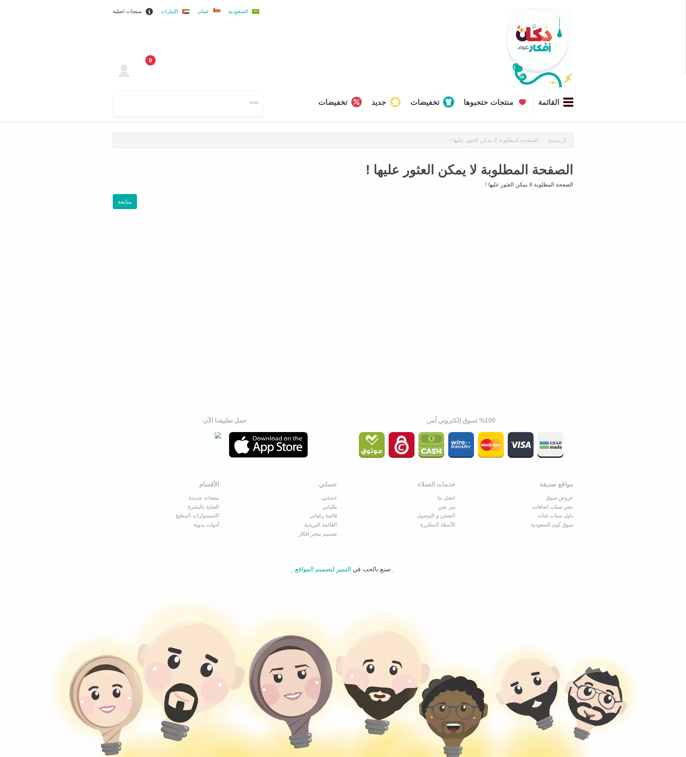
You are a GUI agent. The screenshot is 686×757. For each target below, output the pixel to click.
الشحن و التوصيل (436, 516)
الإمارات (169, 11)
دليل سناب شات (555, 516)
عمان (203, 11)
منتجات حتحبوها (488, 102)
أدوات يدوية (206, 525)
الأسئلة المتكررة (437, 525)
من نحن (446, 507)
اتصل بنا (446, 498)
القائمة (548, 102)
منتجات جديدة (204, 498)
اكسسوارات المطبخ (197, 516)
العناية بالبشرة (203, 507)
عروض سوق (559, 498)
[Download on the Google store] (182, 435)
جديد (379, 102)
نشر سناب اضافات (552, 507)
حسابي (329, 498)
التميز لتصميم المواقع (323, 569)
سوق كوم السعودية (552, 525)
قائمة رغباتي (323, 516)
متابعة (125, 201)
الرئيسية (557, 140)
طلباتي (329, 507)
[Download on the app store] (268, 445)
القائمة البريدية (320, 525)
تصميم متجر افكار (318, 534)
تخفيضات (424, 102)
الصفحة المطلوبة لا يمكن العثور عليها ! (494, 140)
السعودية (238, 11)
